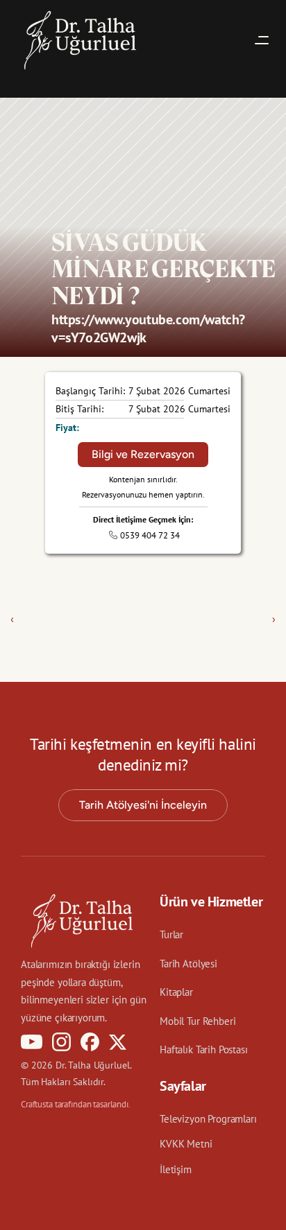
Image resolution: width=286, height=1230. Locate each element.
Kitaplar (176, 992)
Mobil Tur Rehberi (197, 1021)
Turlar (171, 934)
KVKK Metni (186, 1143)
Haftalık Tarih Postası (204, 1049)
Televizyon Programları (208, 1118)
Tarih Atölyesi (188, 963)
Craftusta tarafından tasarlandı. (76, 1104)
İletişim (176, 1169)
